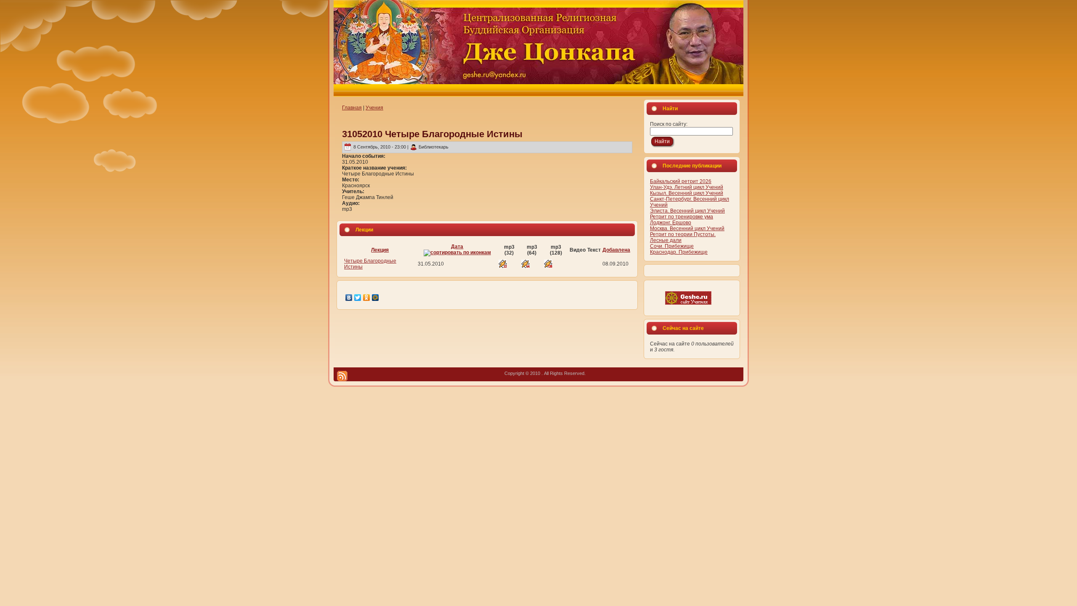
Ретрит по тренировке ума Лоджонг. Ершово (681, 220)
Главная (352, 108)
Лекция (380, 250)
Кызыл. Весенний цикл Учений (686, 193)
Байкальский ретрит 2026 (680, 181)
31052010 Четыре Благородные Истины (432, 134)
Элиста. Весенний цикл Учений (687, 211)
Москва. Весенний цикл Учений (687, 228)
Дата (457, 247)
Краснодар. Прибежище (679, 252)
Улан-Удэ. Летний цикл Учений (686, 187)
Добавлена (616, 250)
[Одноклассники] (366, 297)
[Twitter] (357, 297)
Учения (374, 108)
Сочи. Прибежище (672, 246)
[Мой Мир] (375, 297)
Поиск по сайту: (668, 124)
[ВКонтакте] (349, 297)
